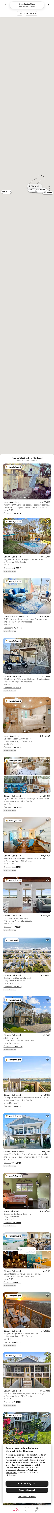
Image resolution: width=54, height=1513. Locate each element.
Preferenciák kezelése (27, 1497)
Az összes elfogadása (27, 1483)
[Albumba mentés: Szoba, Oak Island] (47, 1176)
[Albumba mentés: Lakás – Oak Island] (47, 467)
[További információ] (36, 460)
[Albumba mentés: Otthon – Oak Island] (47, 521)
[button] (13, 513)
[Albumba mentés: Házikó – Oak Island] (47, 1415)
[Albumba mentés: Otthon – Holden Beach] (47, 1116)
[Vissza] (5, 5)
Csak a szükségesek (27, 1490)
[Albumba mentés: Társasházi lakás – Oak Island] (47, 581)
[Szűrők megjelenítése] (48, 5)
